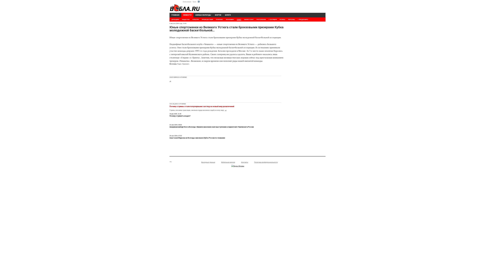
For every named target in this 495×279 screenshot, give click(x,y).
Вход (194, 1)
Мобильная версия (228, 162)
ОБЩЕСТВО (186, 19)
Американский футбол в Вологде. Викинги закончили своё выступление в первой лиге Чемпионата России (212, 127)
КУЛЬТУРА (195, 19)
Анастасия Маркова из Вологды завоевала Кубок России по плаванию (197, 138)
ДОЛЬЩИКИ (175, 19)
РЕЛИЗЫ (282, 19)
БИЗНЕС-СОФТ (249, 19)
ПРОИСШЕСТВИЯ (207, 19)
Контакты (244, 162)
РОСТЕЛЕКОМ (261, 19)
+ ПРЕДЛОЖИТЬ (303, 19)
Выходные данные (208, 162)
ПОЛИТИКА (219, 19)
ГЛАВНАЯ (175, 15)
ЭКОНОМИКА (230, 19)
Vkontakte (199, 1)
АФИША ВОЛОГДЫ (203, 15)
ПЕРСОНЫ (291, 19)
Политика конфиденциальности (266, 162)
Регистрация (187, 1)
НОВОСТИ (187, 15)
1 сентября (273, 19)
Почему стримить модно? (180, 116)
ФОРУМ (218, 15)
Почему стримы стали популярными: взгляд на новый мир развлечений (202, 106)
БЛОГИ (228, 15)
